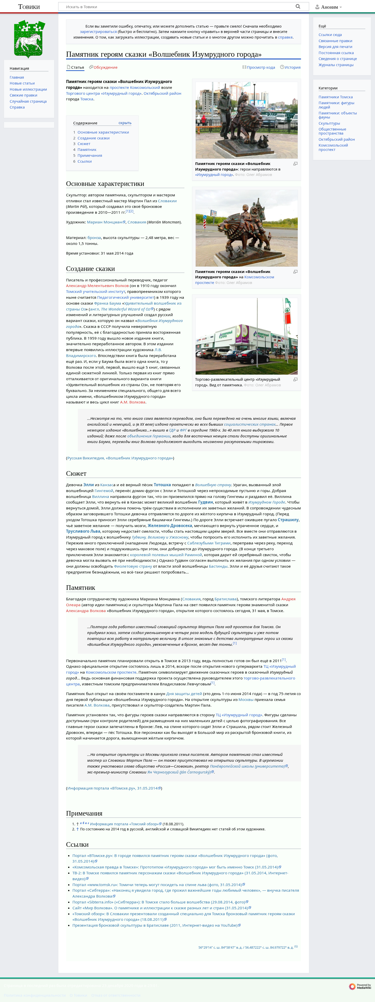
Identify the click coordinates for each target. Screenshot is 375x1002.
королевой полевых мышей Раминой (166, 554)
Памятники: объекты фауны (338, 115)
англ (94, 309)
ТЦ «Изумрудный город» (239, 714)
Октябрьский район (162, 93)
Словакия (137, 221)
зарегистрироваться (98, 31)
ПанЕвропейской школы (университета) (247, 766)
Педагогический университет (125, 297)
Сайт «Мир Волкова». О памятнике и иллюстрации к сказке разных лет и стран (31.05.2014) (160, 907)
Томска (86, 98)
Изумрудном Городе (266, 502)
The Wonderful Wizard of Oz (125, 309)
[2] (131, 211)
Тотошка (162, 484)
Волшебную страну (213, 484)
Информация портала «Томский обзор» (124, 823)
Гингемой (104, 490)
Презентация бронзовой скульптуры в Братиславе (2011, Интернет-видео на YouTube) (155, 925)
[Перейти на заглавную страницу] (29, 36)
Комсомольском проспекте (111, 672)
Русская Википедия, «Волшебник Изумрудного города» (120, 457)
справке (285, 37)
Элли (88, 484)
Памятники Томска (336, 96)
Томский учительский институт (95, 291)
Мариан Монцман (104, 221)
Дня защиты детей (184, 693)
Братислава (226, 598)
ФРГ (183, 430)
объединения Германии (148, 435)
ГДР (172, 430)
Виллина (100, 496)
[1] (128, 211)
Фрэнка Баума (107, 303)
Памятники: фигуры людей (336, 104)
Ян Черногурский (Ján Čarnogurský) (179, 771)
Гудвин (205, 502)
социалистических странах (250, 424)
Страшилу (288, 519)
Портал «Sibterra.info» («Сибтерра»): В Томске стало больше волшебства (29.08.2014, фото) (158, 901)
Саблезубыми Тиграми (209, 542)
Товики (29, 6)
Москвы (246, 699)
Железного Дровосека (170, 525)
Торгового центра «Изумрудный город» (104, 93)
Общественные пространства (332, 131)
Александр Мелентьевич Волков (97, 285)
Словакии (167, 200)
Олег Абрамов (259, 174)
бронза (94, 237)
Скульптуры (329, 123)
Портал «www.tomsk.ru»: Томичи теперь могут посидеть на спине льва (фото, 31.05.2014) (157, 884)
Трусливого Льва (83, 531)
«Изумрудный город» (214, 174)
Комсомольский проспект (333, 147)
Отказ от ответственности (116, 995)
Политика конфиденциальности (35, 995)
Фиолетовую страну (133, 566)
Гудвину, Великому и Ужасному (160, 537)
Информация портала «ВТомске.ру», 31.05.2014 (112, 788)
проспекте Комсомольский (135, 87)
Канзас (106, 484)
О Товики (78, 995)
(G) (296, 946)
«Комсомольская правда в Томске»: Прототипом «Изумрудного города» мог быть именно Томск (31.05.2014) (175, 866)
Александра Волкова (86, 610)
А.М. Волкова (132, 401)
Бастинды (218, 566)
